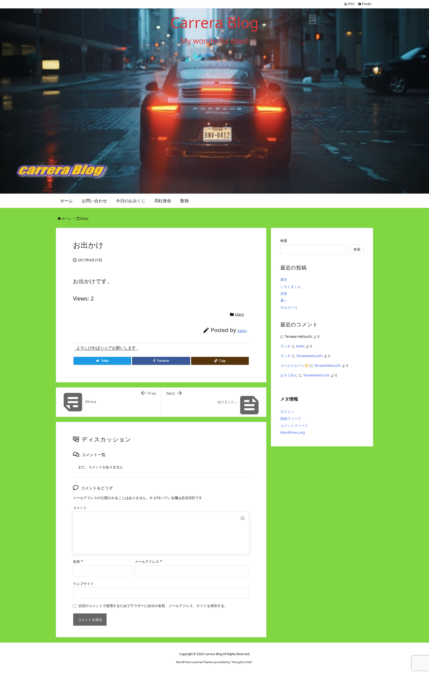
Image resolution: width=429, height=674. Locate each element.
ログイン (287, 411)
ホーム (66, 218)
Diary (85, 218)
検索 (283, 240)
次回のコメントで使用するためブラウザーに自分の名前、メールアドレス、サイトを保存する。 (153, 605)
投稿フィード (290, 418)
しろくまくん (290, 286)
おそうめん (289, 375)
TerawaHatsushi (309, 355)
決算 (283, 293)
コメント (80, 507)
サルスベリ (289, 307)
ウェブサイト (83, 583)
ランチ (285, 346)
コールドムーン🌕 (294, 365)
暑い (283, 300)
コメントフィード (294, 425)
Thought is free (241, 662)
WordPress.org (292, 432)
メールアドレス (148, 561)
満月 (283, 279)
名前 (78, 561)
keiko (242, 330)
